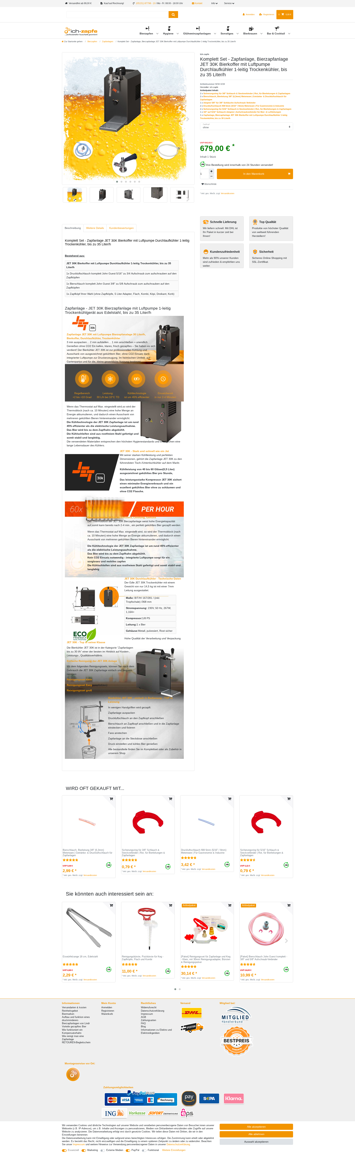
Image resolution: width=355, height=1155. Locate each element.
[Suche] (173, 14)
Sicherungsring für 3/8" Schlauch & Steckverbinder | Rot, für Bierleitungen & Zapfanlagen (246, 93)
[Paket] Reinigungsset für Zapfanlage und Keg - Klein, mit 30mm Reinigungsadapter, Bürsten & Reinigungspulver (205, 959)
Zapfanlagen (107, 41)
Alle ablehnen (256, 1134)
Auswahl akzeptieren (256, 1141)
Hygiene (168, 33)
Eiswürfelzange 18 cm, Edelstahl (80, 956)
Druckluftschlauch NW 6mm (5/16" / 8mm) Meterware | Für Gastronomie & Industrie (243, 106)
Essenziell (73, 1150)
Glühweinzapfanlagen (197, 33)
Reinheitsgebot (70, 1010)
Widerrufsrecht (148, 1007)
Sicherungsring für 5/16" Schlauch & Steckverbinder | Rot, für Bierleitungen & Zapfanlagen (247, 109)
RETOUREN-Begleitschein (76, 1042)
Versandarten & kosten (74, 1007)
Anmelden (106, 1007)
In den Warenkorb (253, 173)
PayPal (135, 1150)
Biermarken (68, 1014)
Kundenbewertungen (121, 227)
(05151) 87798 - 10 (145, 3)
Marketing (92, 1150)
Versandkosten (227, 193)
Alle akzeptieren (256, 1126)
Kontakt (198, 3)
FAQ (143, 1023)
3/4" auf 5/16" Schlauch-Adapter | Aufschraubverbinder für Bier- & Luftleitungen (242, 112)
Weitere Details (95, 227)
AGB (143, 1017)
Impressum (147, 1014)
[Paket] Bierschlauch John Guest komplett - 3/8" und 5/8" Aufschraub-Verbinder (263, 958)
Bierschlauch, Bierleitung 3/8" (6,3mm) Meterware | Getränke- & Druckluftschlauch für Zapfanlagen (87, 853)
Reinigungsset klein (79, 679)
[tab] (73, 228)
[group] (88, 822)
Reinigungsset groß (79, 690)
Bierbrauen (250, 33)
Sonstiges (227, 33)
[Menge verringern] (211, 176)
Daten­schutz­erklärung (178, 1144)
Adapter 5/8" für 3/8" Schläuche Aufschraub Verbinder (229, 103)
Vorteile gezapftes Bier (74, 1026)
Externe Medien (114, 1150)
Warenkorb (107, 1014)
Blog (143, 1026)
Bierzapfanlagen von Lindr (76, 1023)
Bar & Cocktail (276, 33)
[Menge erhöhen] (211, 171)
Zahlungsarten (148, 1020)
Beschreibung (73, 227)
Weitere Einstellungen (173, 1150)
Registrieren (107, 1010)
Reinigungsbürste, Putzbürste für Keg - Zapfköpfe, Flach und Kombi (142, 958)
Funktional (153, 1150)
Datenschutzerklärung (152, 1010)
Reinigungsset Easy (79, 685)
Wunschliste (210, 184)
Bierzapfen (147, 33)
